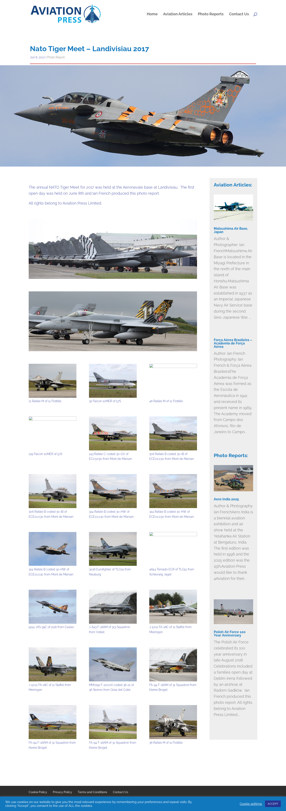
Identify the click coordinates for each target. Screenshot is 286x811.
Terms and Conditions (92, 792)
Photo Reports (211, 14)
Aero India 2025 (226, 499)
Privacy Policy (62, 792)
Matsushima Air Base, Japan (231, 230)
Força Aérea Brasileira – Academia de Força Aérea (233, 343)
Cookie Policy (38, 792)
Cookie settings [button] (251, 804)
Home (152, 14)
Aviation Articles (177, 14)
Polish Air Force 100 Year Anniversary (230, 633)
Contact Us (239, 14)
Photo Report (56, 57)
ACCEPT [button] (273, 803)
